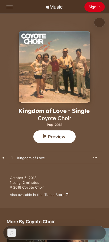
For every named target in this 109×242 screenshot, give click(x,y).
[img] (54, 6)
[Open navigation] (9, 7)
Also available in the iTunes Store (37, 195)
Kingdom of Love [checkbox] (31, 158)
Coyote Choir (54, 118)
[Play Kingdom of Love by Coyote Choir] (12, 158)
